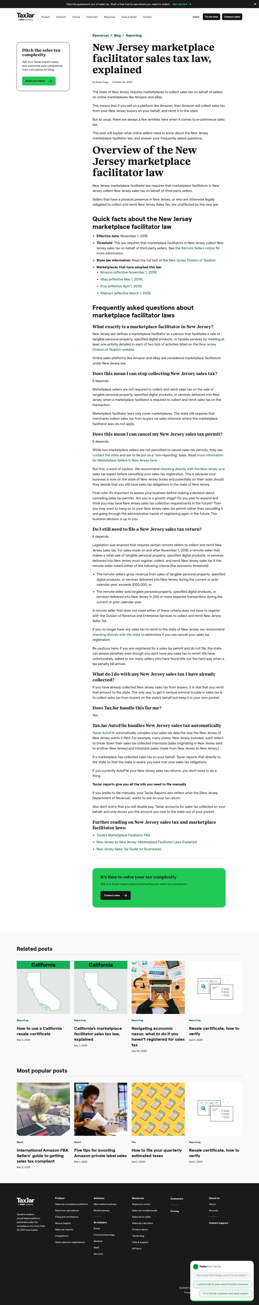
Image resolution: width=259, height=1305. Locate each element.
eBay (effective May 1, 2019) (121, 279)
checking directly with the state (116, 634)
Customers (177, 1198)
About (212, 1204)
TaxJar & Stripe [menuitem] (129, 16)
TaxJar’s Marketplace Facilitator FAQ (123, 835)
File (134, 1142)
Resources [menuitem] (109, 16)
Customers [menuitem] (92, 16)
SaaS (96, 1247)
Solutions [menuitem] (61, 16)
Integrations (61, 1235)
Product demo (140, 1229)
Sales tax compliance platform (71, 1204)
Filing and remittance (66, 1216)
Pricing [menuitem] (76, 16)
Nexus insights (63, 1223)
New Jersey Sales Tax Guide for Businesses (129, 849)
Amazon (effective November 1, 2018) (128, 272)
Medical (98, 1241)
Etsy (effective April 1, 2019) (121, 286)
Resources (100, 35)
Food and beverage (104, 1234)
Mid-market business (105, 1204)
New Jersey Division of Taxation (192, 260)
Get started (180, 4)
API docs (136, 1248)
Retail (20, 1142)
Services (98, 1253)
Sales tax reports (64, 1229)
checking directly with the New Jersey (189, 469)
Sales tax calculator (142, 1223)
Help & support (140, 1242)
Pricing (175, 1211)
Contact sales (232, 16)
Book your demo (35, 80)
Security (213, 1210)
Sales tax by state (141, 1216)
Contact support (218, 1223)
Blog (117, 35)
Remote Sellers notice (198, 248)
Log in (196, 16)
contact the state (105, 455)
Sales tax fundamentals (144, 1210)
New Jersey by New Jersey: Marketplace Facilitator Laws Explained (147, 842)
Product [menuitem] (45, 16)
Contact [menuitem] (147, 16)
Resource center (141, 1204)
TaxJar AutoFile (103, 733)
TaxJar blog (138, 1235)
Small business (101, 1210)
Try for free (211, 16)
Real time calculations (67, 1210)
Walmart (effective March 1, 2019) (125, 293)
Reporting (134, 35)
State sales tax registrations (70, 1242)
